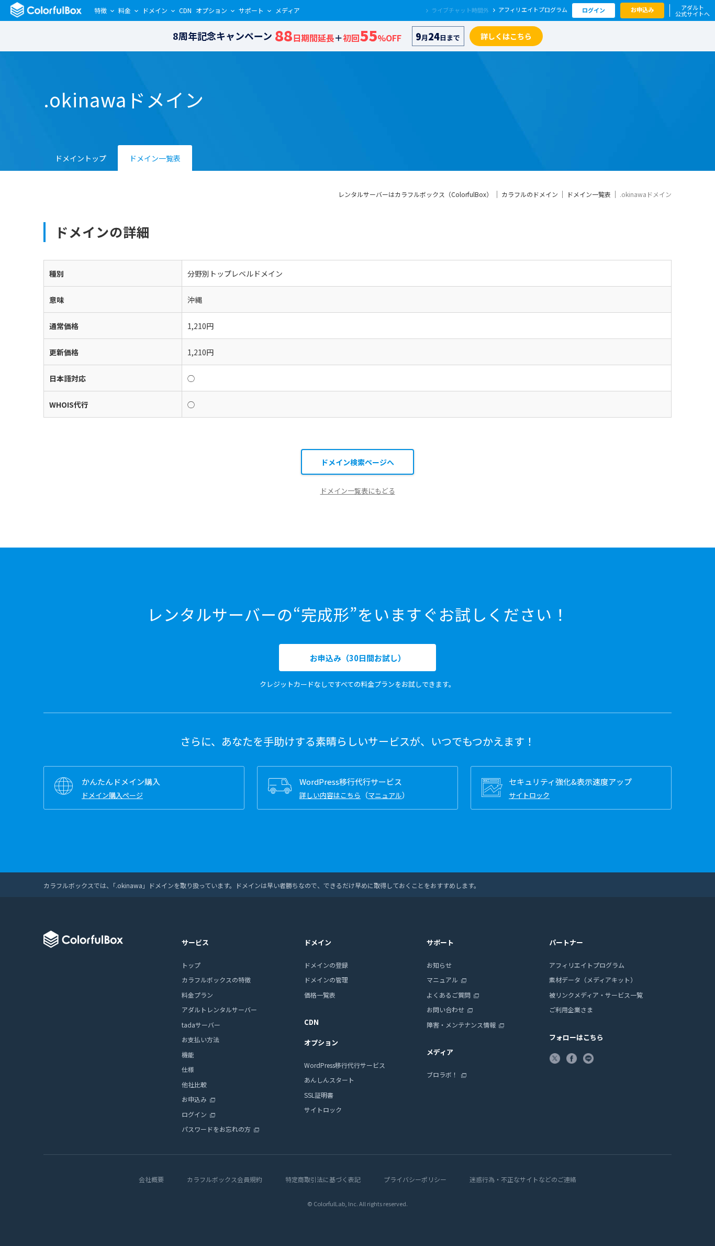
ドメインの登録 (326, 964)
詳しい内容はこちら (330, 795)
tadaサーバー (201, 1024)
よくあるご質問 (449, 994)
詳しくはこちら (506, 36)
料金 (124, 10)
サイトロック (529, 795)
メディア (287, 10)
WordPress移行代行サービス (344, 1065)
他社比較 (194, 1084)
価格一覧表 (320, 994)
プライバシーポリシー (415, 1179)
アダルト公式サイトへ (692, 10)
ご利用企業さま (571, 1009)
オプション (211, 10)
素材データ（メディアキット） (592, 979)
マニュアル (385, 795)
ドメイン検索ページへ (357, 462)
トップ (191, 964)
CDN (185, 10)
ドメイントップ (80, 158)
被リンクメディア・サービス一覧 (596, 994)
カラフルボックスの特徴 (216, 979)
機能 (188, 1054)
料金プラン (197, 994)
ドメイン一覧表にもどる (357, 491)
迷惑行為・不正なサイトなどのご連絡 (523, 1179)
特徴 (100, 10)
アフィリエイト (532, 9)
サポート (251, 10)
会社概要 (151, 1179)
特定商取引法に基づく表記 (323, 1179)
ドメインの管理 (326, 979)
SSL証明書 (318, 1094)
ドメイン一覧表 (155, 158)
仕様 (188, 1069)
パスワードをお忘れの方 (216, 1128)
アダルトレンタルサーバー (219, 1009)
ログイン (593, 10)
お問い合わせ (445, 1009)
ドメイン (154, 10)
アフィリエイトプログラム (586, 964)
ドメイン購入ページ (112, 795)
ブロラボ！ (442, 1074)
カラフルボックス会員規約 (224, 1179)
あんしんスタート (329, 1079)
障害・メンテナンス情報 (461, 1024)
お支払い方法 (200, 1039)
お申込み (642, 9)
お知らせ (439, 964)
